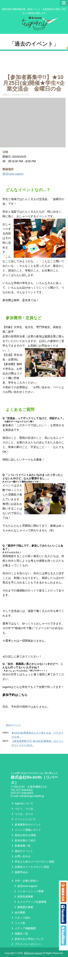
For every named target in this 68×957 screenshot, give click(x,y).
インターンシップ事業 (30, 891)
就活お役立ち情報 (25, 835)
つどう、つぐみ (23, 808)
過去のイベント (34, 44)
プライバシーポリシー (27, 944)
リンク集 (19, 923)
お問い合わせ (22, 856)
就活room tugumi (12, 173)
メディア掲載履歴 (25, 928)
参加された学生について (29, 939)
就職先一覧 (21, 933)
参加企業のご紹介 (25, 840)
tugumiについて (23, 803)
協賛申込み (21, 872)
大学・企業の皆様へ (26, 880)
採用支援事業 (25, 896)
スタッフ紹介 (22, 917)
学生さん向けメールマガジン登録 (34, 861)
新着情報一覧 (22, 845)
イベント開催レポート (27, 829)
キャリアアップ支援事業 (31, 902)
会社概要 (19, 912)
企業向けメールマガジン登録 (31, 866)
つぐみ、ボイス (23, 814)
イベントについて (25, 819)
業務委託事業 (25, 907)
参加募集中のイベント (27, 824)
